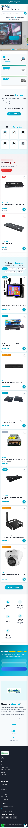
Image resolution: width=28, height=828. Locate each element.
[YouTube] (2, 757)
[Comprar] (24, 209)
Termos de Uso (4, 799)
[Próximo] (24, 36)
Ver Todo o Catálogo (13, 587)
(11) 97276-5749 (15, 113)
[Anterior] (3, 36)
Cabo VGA (3, 774)
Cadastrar (14, 669)
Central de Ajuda (10, 2)
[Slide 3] (15, 49)
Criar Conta (4, 794)
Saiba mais (14, 37)
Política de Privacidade (6, 796)
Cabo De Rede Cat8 (10, 271)
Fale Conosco (4, 789)
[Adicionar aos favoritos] (25, 177)
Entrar (2, 792)
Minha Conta (4, 787)
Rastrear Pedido (18, 2)
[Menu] (19, 9)
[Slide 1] (11, 49)
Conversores (4, 777)
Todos (5, 268)
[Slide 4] (16, 49)
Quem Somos (4, 784)
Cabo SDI (20, 271)
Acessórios (12, 268)
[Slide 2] (13, 49)
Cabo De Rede (21, 268)
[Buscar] (25, 13)
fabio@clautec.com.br (14, 108)
